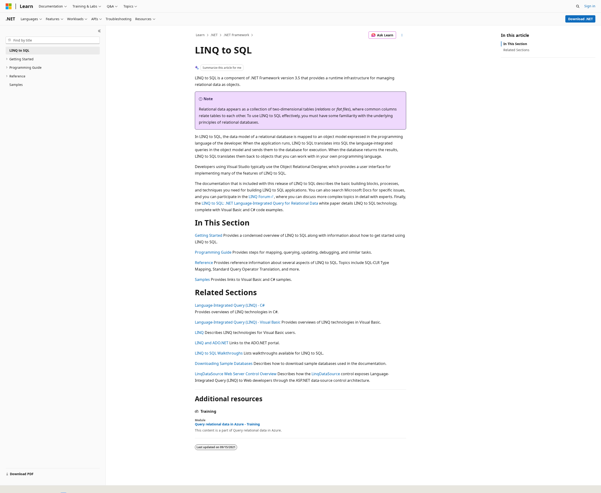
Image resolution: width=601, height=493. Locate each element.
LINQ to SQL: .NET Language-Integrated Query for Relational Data (260, 203)
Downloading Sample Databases (224, 363)
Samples (202, 279)
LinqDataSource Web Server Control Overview (236, 373)
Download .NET (580, 19)
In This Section (515, 44)
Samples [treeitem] (16, 84)
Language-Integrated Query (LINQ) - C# (230, 305)
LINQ (199, 332)
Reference (204, 262)
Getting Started (208, 235)
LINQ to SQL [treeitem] (19, 50)
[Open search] (577, 6)
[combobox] (53, 40)
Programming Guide (213, 252)
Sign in (589, 6)
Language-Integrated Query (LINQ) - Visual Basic (238, 322)
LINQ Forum (259, 196)
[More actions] (402, 35)
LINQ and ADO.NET (211, 342)
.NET (214, 35)
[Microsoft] (9, 6)
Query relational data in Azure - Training (227, 424)
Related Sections (516, 50)
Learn (200, 35)
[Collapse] (99, 31)
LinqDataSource (326, 373)
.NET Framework (236, 35)
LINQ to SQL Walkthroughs (219, 353)
